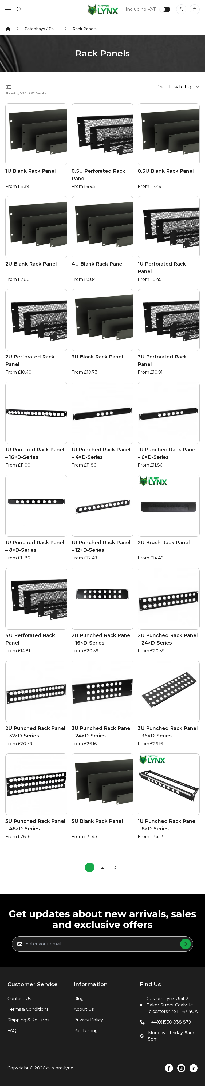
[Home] (8, 28)
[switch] (165, 9)
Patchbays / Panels (42, 28)
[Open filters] (8, 87)
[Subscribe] (185, 944)
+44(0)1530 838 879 (170, 1022)
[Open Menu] (8, 9)
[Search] (19, 9)
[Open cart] (195, 9)
